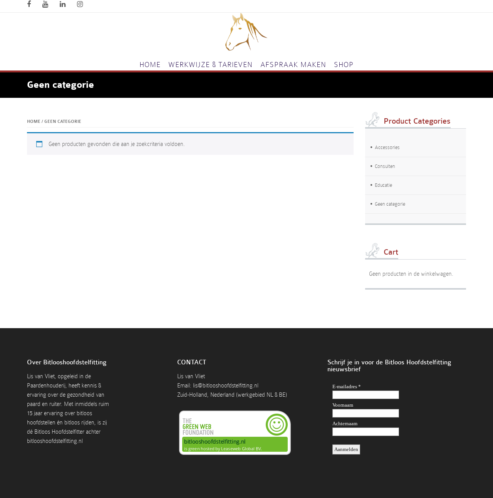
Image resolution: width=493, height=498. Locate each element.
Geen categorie (390, 204)
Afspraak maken (293, 64)
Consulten (385, 166)
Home (150, 64)
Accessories (387, 147)
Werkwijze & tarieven (210, 64)
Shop (344, 64)
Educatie (383, 185)
